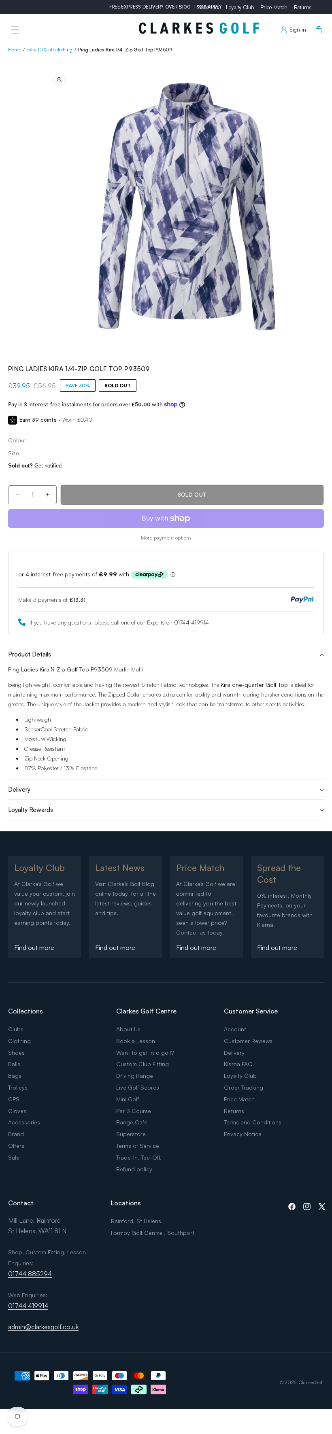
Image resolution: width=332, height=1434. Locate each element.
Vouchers (209, 7)
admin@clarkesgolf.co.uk (43, 1327)
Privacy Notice (243, 1133)
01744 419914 (191, 622)
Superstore (131, 1133)
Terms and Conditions (252, 1122)
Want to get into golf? (145, 1052)
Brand (16, 1133)
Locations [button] (126, 1203)
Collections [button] (25, 1011)
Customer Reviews (248, 1040)
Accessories (24, 1122)
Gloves (17, 1110)
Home (14, 50)
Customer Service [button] (251, 1011)
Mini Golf (127, 1099)
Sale (13, 1157)
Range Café (131, 1122)
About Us (128, 1029)
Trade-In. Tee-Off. (139, 1157)
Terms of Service (137, 1145)
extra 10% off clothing (49, 50)
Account (235, 1029)
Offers (16, 1145)
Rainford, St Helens (136, 1220)
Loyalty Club (240, 7)
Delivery (234, 1052)
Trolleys (18, 1087)
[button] (15, 30)
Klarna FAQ (238, 1063)
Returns (303, 7)
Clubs (15, 1029)
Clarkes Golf (311, 1382)
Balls (14, 1063)
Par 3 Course (133, 1110)
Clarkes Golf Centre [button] (146, 1011)
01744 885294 (30, 1274)
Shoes (16, 1052)
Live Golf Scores (137, 1087)
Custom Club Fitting (142, 1063)
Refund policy (134, 1169)
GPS (13, 1099)
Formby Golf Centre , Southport (152, 1232)
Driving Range (134, 1075)
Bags (14, 1075)
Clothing (19, 1040)
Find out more (34, 947)
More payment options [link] (166, 538)
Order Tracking (243, 1087)
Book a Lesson (135, 1040)
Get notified (35, 466)
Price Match (273, 7)
